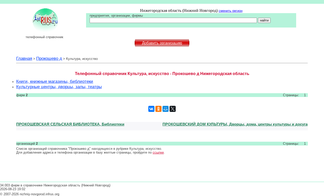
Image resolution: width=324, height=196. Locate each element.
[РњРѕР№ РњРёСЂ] (166, 108)
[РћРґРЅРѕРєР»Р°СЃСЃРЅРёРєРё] (158, 108)
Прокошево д (49, 58)
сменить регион (230, 11)
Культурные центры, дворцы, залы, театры (59, 86)
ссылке (158, 152)
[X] (173, 108)
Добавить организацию (162, 43)
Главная (24, 58)
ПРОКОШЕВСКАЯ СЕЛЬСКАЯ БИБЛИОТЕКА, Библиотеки (70, 124)
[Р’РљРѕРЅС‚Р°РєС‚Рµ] (151, 108)
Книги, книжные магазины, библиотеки (54, 81)
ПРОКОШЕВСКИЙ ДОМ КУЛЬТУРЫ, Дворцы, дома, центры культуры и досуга (235, 124)
